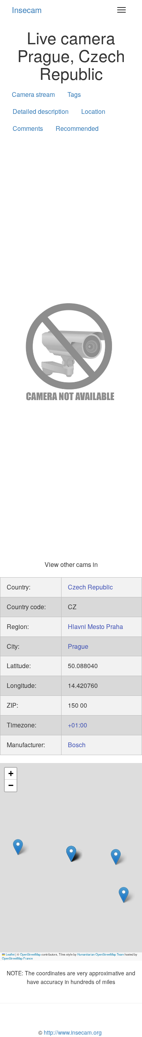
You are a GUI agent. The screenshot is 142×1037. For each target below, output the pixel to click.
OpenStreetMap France (17, 958)
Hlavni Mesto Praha (95, 626)
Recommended (77, 128)
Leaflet (10, 954)
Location (93, 111)
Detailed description (41, 111)
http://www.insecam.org (72, 1032)
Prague (78, 646)
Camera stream (33, 94)
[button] (71, 854)
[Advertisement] (71, 216)
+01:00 (77, 724)
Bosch (77, 744)
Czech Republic (90, 586)
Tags (74, 94)
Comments (28, 128)
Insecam (27, 9)
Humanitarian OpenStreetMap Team (100, 954)
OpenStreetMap (30, 954)
